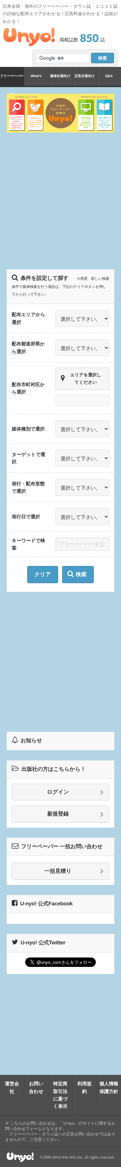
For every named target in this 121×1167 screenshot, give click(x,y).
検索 (81, 574)
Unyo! (29, 37)
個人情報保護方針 (108, 1087)
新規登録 (58, 814)
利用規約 (85, 1087)
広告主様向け (84, 76)
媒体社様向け (60, 76)
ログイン (58, 792)
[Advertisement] (60, 200)
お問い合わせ (36, 1087)
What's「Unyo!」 (36, 80)
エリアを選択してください (86, 378)
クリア (42, 574)
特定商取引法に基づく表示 (60, 1095)
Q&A (109, 76)
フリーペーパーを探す (12, 80)
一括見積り (57, 871)
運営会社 (12, 1087)
